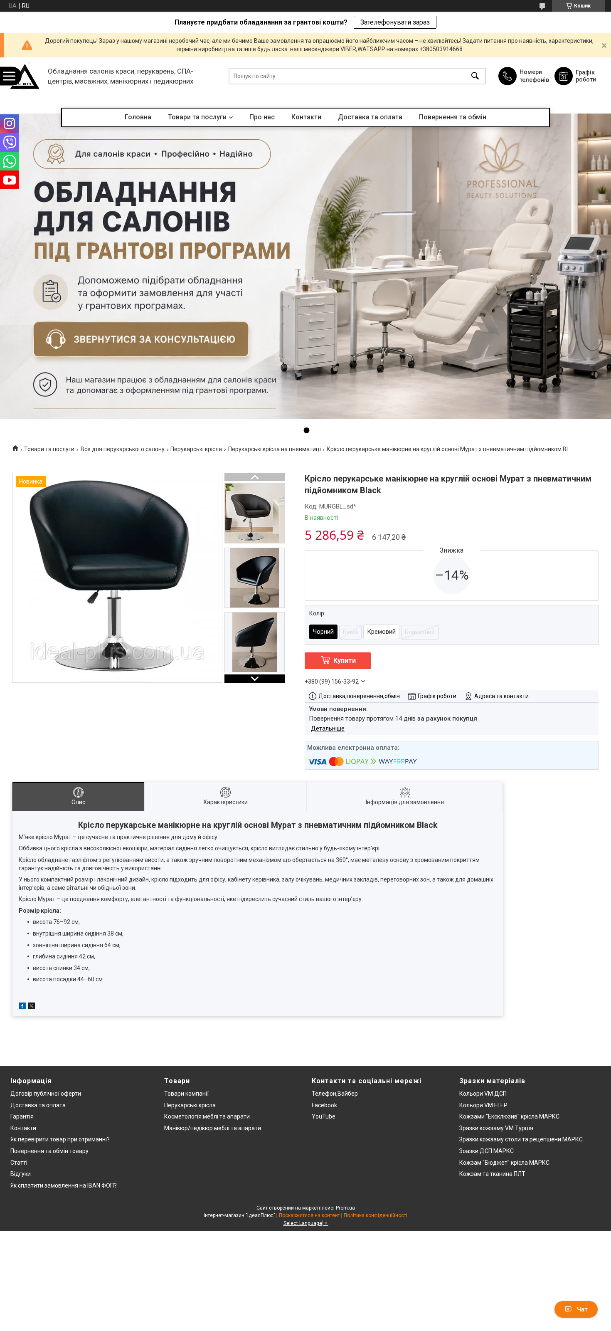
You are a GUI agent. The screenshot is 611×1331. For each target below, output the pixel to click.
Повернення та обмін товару (49, 1151)
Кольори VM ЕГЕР (483, 1105)
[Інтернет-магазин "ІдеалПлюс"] (25, 76)
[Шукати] (475, 76)
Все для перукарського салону (123, 449)
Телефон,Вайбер (335, 1093)
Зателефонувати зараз (395, 22)
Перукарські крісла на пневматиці (274, 449)
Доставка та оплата (370, 117)
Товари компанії (186, 1093)
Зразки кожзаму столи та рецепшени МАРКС (521, 1139)
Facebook (324, 1105)
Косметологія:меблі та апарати (207, 1116)
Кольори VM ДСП (483, 1093)
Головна (138, 117)
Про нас (262, 117)
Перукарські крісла (196, 449)
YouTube (323, 1116)
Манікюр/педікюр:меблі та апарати (212, 1128)
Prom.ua (345, 1208)
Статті (18, 1162)
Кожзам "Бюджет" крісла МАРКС (504, 1162)
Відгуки (20, 1173)
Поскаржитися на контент (309, 1215)
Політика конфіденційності (375, 1215)
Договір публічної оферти (45, 1093)
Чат (582, 1309)
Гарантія (22, 1116)
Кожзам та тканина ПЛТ (492, 1173)
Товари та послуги (197, 117)
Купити (344, 660)
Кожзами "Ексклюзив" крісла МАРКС (509, 1116)
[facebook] (22, 1007)
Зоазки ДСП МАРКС (486, 1151)
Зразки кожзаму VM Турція (496, 1128)
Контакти (306, 117)
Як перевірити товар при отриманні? (60, 1139)
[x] (31, 1007)
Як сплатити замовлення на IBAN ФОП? (63, 1185)
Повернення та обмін (452, 117)
